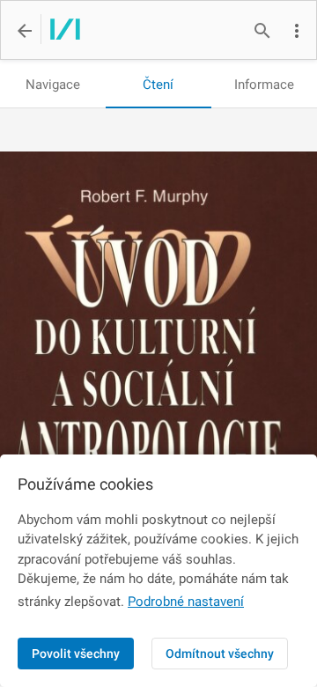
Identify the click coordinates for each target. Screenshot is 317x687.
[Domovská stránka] (60, 31)
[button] (296, 31)
